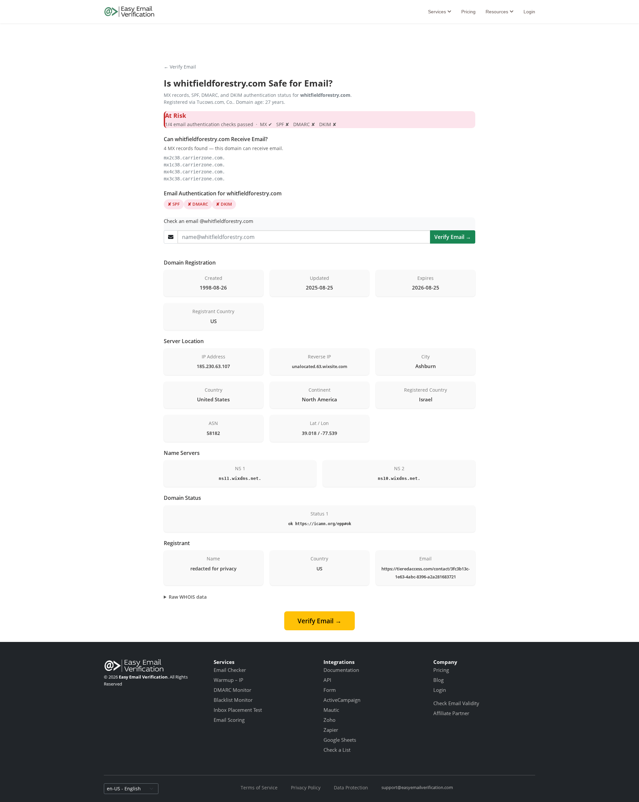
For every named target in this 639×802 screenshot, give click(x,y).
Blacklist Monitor (233, 700)
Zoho (329, 719)
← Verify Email (180, 67)
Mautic (331, 709)
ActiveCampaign (341, 700)
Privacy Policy (305, 787)
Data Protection (351, 787)
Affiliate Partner (451, 713)
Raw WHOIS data (188, 597)
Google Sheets (339, 739)
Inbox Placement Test (238, 709)
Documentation (341, 670)
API (327, 680)
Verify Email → (452, 237)
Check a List (336, 749)
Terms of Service (259, 787)
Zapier (330, 729)
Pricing (468, 11)
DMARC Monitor (232, 690)
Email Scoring (229, 719)
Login (529, 11)
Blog (438, 680)
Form (329, 690)
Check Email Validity (456, 703)
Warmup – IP (228, 680)
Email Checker (230, 670)
